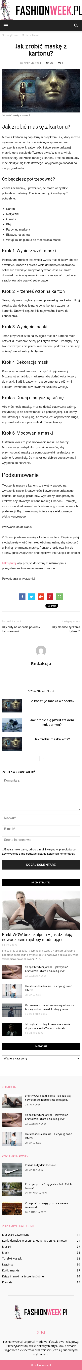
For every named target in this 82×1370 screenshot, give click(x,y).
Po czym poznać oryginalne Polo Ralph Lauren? (48, 1186)
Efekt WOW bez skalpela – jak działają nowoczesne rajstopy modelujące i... (37, 937)
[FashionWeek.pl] (41, 10)
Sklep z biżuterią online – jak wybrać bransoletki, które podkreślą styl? (46, 969)
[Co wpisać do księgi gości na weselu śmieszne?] (12, 1208)
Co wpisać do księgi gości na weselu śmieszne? (46, 1205)
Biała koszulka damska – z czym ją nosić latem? (48, 988)
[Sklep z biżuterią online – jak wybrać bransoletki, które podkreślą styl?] (12, 972)
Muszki (6, 1246)
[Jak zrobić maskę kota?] (12, 744)
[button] (76, 25)
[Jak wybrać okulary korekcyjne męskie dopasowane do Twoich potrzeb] (12, 1029)
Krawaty (7, 1282)
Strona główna (10, 35)
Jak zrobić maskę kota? (52, 739)
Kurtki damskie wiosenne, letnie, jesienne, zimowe (34, 1240)
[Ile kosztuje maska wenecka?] (12, 705)
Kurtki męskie (10, 1270)
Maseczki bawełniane (15, 1234)
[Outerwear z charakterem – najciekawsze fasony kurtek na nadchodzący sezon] (12, 1010)
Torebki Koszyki (12, 1258)
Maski (6, 1252)
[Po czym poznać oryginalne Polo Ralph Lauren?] (12, 1189)
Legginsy (7, 1264)
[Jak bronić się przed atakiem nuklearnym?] (12, 725)
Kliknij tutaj (9, 563)
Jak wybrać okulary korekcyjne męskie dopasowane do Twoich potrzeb (47, 1026)
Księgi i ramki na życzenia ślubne (23, 1276)
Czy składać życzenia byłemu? (66, 629)
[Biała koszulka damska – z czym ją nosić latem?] (12, 991)
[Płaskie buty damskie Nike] (12, 1170)
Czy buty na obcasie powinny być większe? (21, 629)
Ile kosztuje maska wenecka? (52, 701)
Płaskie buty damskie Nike (40, 1165)
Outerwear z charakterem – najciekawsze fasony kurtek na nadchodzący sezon (49, 1007)
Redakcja (41, 663)
